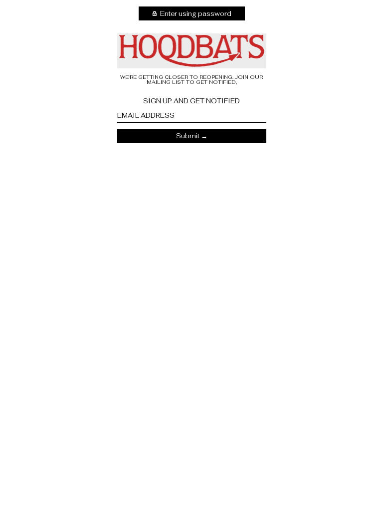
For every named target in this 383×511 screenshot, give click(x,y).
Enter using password (195, 13)
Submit (187, 136)
